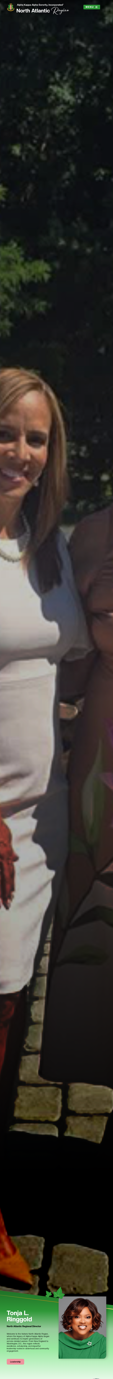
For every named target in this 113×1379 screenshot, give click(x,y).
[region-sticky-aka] (35, 3)
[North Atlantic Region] (43, 8)
